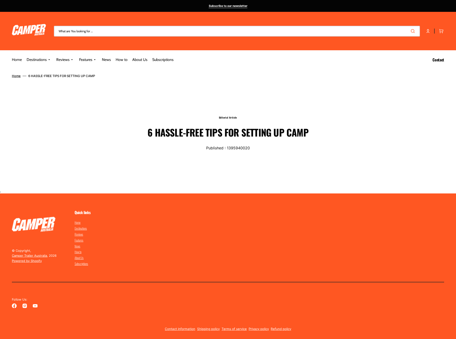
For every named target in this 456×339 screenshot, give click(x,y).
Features (79, 240)
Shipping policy (208, 329)
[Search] (414, 31)
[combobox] (237, 31)
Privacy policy (259, 329)
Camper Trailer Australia (29, 255)
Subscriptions (81, 263)
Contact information (180, 329)
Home (16, 76)
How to (78, 251)
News (77, 246)
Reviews (79, 234)
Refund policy (281, 329)
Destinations (81, 228)
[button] (428, 31)
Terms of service (234, 329)
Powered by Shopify (27, 261)
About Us (79, 257)
